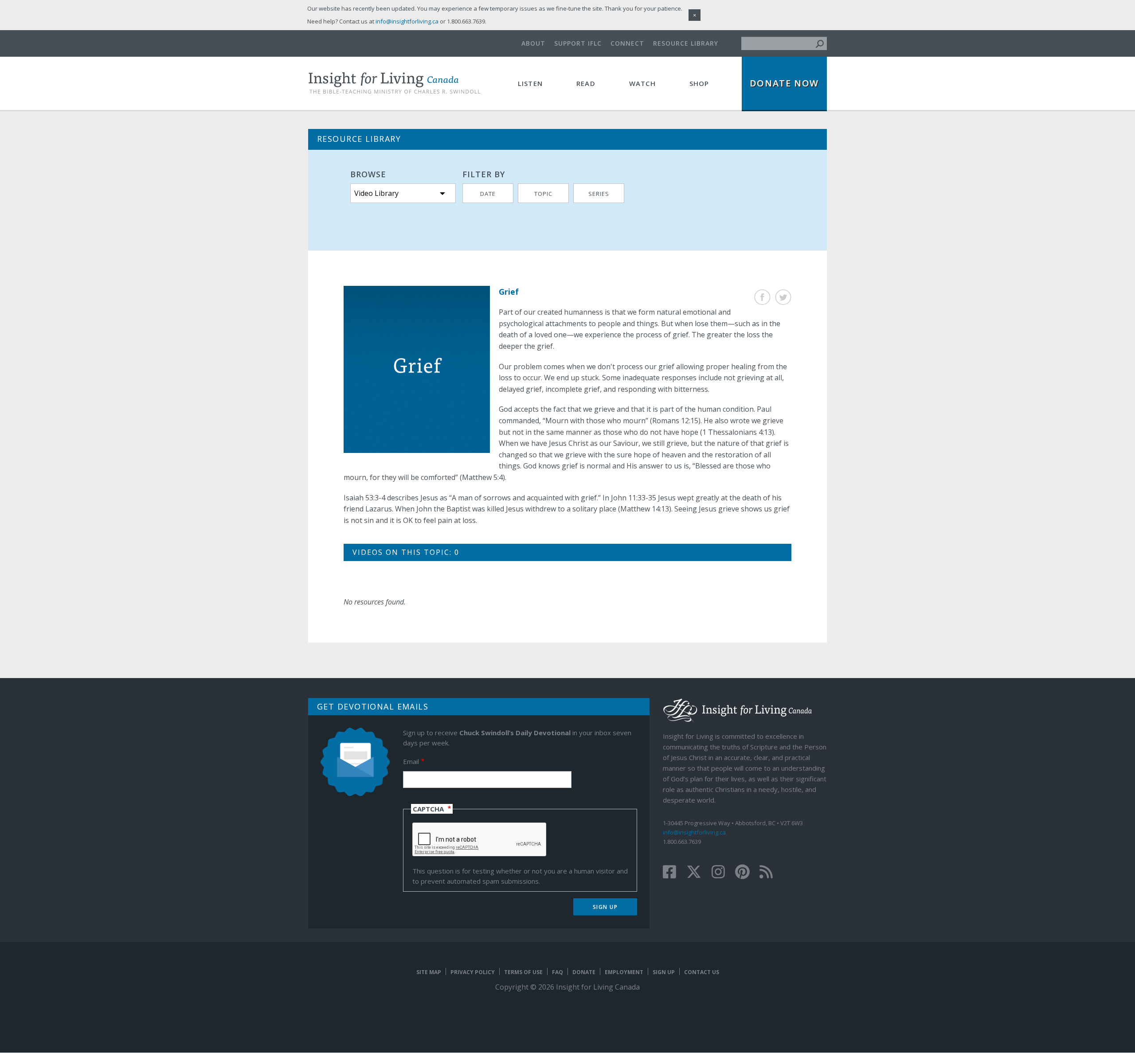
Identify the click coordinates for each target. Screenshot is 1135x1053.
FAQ (557, 972)
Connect (627, 43)
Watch (642, 83)
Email (411, 761)
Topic (543, 194)
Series (598, 194)
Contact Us (701, 972)
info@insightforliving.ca (694, 832)
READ (585, 83)
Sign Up (664, 972)
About (533, 43)
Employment (624, 972)
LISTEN (530, 83)
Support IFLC (578, 43)
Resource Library (685, 43)
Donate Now (784, 83)
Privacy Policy (472, 972)
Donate (583, 972)
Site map (428, 972)
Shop (699, 83)
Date (488, 194)
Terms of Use (523, 972)
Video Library (376, 193)
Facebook (762, 297)
